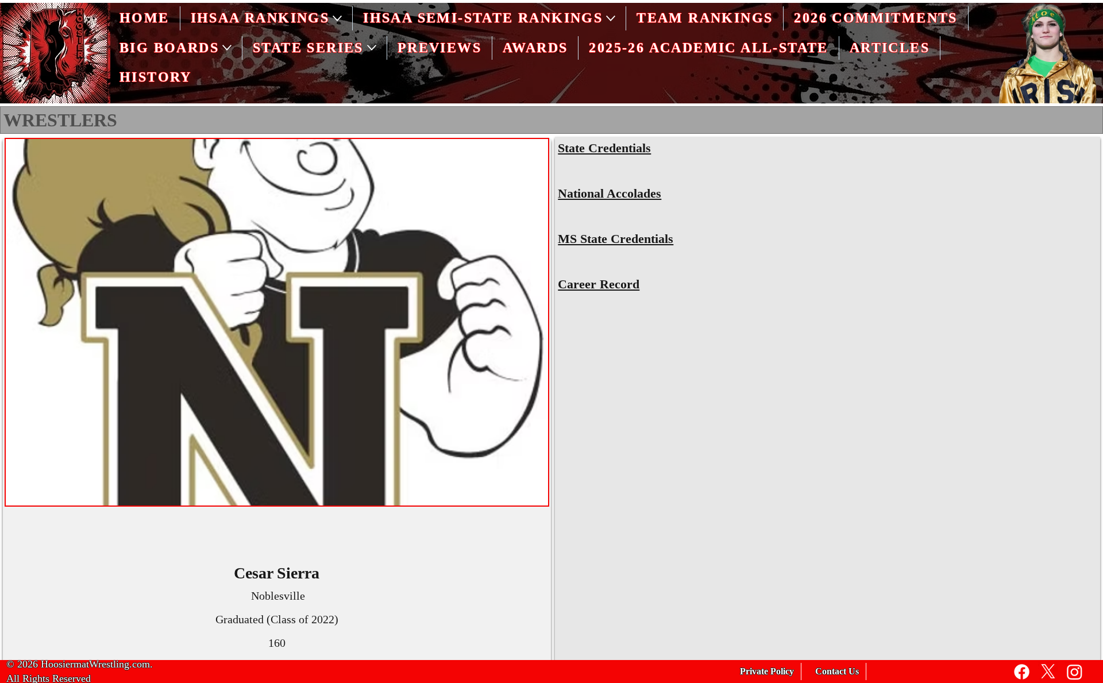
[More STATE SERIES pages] (371, 47)
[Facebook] (1022, 672)
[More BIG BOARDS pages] (227, 47)
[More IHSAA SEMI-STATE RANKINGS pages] (610, 18)
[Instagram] (1075, 672)
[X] (1048, 672)
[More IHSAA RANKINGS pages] (337, 18)
